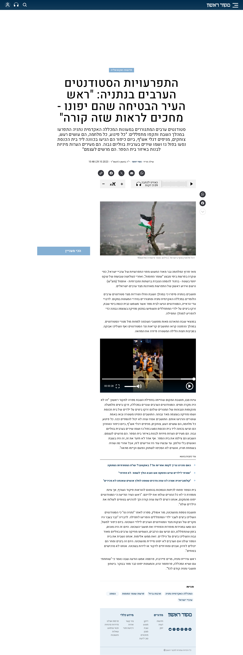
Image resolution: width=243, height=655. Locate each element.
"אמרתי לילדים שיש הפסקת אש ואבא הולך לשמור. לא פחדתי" (154, 473)
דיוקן (146, 621)
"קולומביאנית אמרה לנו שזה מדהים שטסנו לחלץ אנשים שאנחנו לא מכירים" (147, 481)
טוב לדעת (143, 638)
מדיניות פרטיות (112, 624)
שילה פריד (148, 162)
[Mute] (139, 386)
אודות (131, 624)
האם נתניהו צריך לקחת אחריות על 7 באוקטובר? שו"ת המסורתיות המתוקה (149, 465)
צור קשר (130, 621)
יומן (161, 628)
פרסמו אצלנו (113, 621)
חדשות (160, 621)
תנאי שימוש (113, 628)
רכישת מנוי (128, 628)
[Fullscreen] (117, 386)
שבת (146, 628)
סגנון (146, 631)
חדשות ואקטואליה (121, 70)
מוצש (145, 624)
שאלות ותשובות (115, 633)
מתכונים (144, 635)
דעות (161, 624)
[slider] (130, 386)
